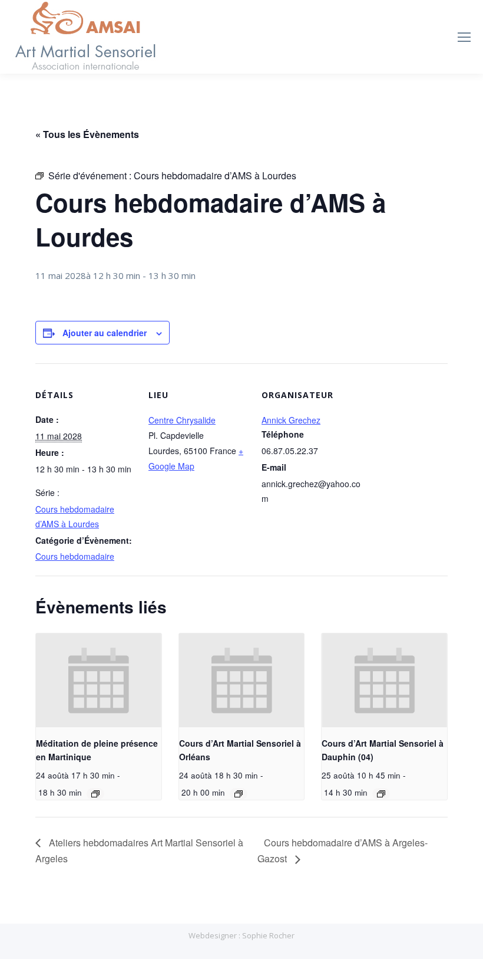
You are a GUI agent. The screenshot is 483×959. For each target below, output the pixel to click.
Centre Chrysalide (182, 420)
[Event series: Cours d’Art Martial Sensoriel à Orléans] (238, 793)
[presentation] (98, 680)
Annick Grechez (291, 420)
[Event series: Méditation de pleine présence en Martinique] (95, 793)
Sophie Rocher (268, 935)
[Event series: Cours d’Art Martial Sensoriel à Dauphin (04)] (381, 793)
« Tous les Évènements (87, 134)
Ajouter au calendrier (104, 333)
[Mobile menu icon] (464, 37)
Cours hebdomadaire (74, 556)
